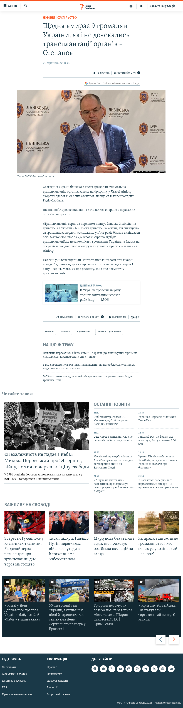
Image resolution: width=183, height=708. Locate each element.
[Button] (101, 73)
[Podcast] (162, 668)
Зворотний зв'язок (58, 694)
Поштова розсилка (14, 680)
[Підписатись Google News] (103, 668)
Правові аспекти (57, 680)
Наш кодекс (54, 674)
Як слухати (9, 667)
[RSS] (154, 668)
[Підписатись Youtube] (120, 668)
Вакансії (52, 687)
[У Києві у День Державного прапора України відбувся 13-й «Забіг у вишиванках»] (24, 590)
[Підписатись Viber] (137, 668)
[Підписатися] (171, 668)
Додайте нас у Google (162, 6)
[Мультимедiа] (142, 6)
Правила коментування (17, 694)
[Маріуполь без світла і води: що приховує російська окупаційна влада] (114, 522)
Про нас (52, 667)
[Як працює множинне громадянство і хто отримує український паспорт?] (158, 522)
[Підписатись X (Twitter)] (111, 668)
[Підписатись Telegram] (145, 668)
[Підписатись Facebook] (95, 668)
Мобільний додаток (14, 674)
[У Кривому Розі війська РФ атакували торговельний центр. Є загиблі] (158, 590)
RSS (4, 687)
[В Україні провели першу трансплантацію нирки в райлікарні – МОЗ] (61, 293)
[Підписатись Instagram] (128, 668)
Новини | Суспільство (60, 17)
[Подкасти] (131, 6)
